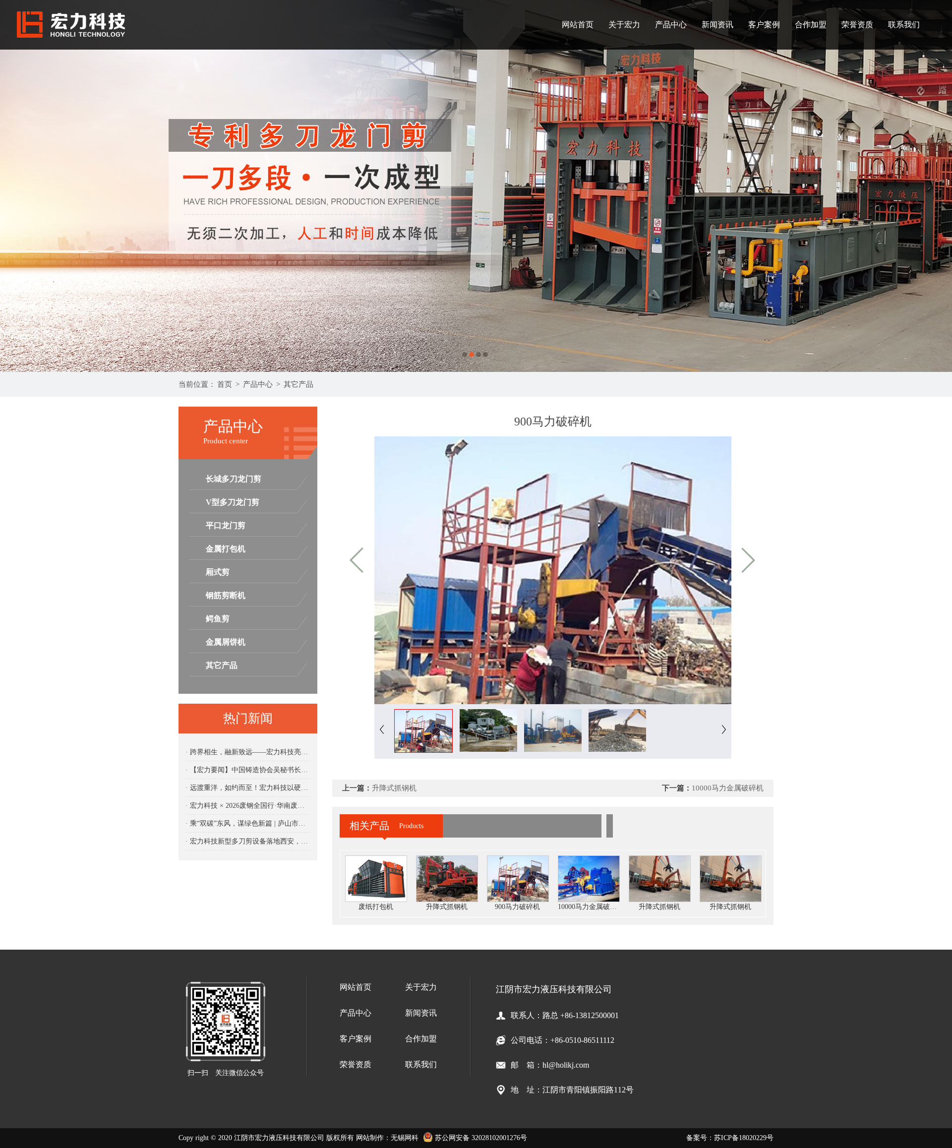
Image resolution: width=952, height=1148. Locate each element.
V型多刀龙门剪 (232, 502)
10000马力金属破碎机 (728, 788)
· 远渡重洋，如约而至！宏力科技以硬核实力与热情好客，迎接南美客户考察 (247, 787)
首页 (224, 384)
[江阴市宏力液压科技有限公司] (476, 186)
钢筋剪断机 (225, 595)
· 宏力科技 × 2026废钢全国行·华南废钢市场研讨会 (247, 805)
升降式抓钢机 (394, 788)
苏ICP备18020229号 (744, 1138)
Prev (17, 186)
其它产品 (298, 384)
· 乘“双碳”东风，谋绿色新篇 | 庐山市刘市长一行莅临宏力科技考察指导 (247, 823)
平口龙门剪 (225, 525)
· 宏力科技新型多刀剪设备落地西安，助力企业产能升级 (247, 841)
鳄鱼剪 (218, 618)
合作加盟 (811, 24)
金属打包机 (225, 548)
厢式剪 (218, 572)
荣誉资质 (857, 24)
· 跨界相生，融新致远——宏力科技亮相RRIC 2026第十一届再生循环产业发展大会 (247, 752)
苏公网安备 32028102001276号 (480, 1138)
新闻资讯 (717, 24)
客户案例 (764, 24)
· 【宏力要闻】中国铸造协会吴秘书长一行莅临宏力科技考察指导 (247, 770)
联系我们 (904, 24)
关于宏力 (624, 24)
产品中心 (671, 24)
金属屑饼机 (225, 642)
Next (934, 186)
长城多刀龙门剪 (233, 479)
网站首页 (578, 24)
